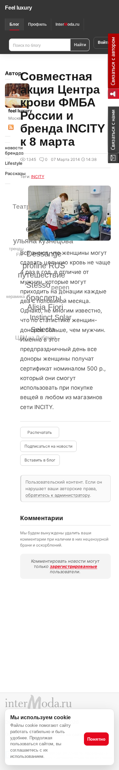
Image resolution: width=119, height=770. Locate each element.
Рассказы (7, 173)
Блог (14, 24)
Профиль (37, 24)
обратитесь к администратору (57, 495)
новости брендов (7, 150)
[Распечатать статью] (39, 432)
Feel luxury (18, 8)
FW (19, 254)
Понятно (96, 739)
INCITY (37, 176)
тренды (16, 248)
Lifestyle (7, 163)
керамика (15, 296)
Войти (104, 42)
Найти (80, 44)
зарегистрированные (73, 566)
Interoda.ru (67, 24)
